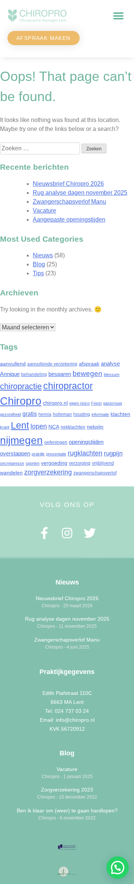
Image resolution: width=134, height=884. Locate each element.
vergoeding (54, 463)
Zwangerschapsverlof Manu (69, 201)
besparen (59, 374)
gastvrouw (112, 403)
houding (81, 414)
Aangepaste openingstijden (69, 219)
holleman (62, 414)
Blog (39, 264)
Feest (96, 403)
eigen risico (79, 403)
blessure (111, 374)
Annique (10, 374)
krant (4, 427)
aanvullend (13, 364)
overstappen (15, 453)
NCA (53, 427)
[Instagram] (67, 533)
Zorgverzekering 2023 (67, 790)
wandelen (11, 473)
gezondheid (10, 414)
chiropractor (68, 386)
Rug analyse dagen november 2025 (80, 192)
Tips (38, 273)
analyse (110, 363)
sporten (32, 463)
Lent (20, 425)
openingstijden (86, 442)
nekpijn (95, 427)
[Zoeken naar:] (41, 148)
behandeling (34, 374)
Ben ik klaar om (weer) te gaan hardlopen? (67, 811)
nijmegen (21, 440)
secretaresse (12, 463)
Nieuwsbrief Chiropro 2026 (68, 184)
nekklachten (73, 427)
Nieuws (43, 255)
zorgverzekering (48, 472)
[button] (118, 16)
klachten (120, 414)
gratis (29, 413)
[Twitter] (89, 533)
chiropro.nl (55, 403)
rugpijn (113, 453)
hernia (44, 414)
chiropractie (21, 386)
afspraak (89, 364)
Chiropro (20, 401)
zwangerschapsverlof (95, 473)
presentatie (56, 454)
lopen (39, 426)
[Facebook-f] (44, 533)
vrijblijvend (103, 463)
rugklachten (85, 453)
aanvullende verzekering (52, 364)
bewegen (87, 373)
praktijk (38, 454)
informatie (100, 414)
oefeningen (55, 442)
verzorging (79, 463)
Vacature (44, 210)
